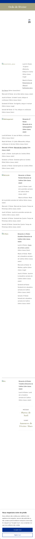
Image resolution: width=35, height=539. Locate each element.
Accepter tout (17, 530)
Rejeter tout (17, 535)
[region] (17, 524)
